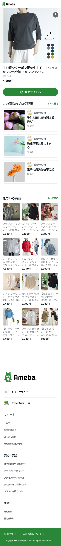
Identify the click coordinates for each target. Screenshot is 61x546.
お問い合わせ (10, 430)
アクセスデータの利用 (14, 477)
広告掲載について (32, 533)
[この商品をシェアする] (55, 15)
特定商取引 (9, 518)
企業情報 (9, 533)
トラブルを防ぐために (14, 491)
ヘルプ (7, 423)
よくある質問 (10, 436)
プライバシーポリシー (14, 470)
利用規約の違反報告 (13, 443)
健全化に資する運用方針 (15, 464)
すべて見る (52, 103)
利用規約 (8, 511)
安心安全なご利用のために (16, 484)
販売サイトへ (33, 92)
